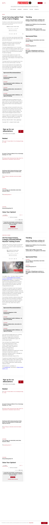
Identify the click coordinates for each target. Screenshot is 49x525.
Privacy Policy (31, 522)
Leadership (20, 9)
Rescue (3, 14)
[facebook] (9, 33)
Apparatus (37, 9)
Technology (25, 9)
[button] (3, 3)
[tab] (5, 215)
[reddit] (14, 33)
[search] (5, 3)
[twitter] (12, 33)
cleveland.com (7, 367)
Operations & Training (6, 235)
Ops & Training (13, 9)
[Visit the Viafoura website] (21, 219)
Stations (31, 9)
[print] (22, 33)
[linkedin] (11, 33)
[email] (16, 33)
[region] (12, 217)
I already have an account (13, 228)
